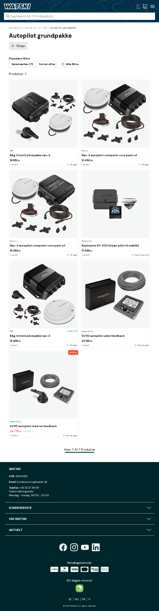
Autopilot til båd (36, 27)
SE (70, 599)
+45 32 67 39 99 (29, 487)
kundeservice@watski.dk (32, 482)
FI (90, 599)
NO (77, 599)
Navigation (15, 27)
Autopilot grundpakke (63, 27)
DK (83, 599)
